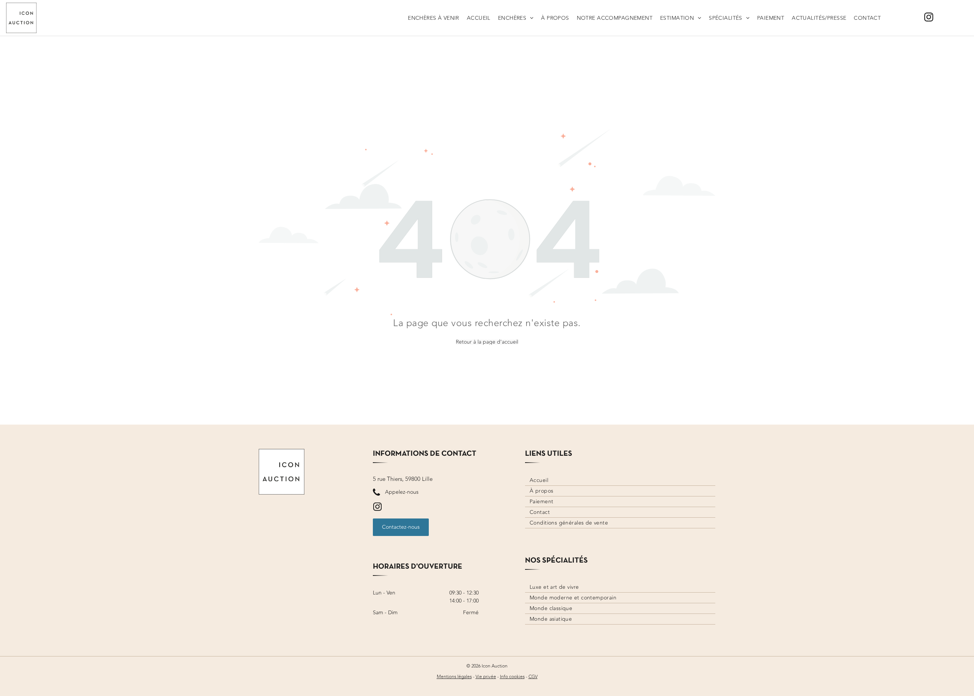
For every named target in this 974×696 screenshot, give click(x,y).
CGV (533, 676)
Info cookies (512, 676)
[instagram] (929, 18)
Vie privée (486, 676)
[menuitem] (433, 18)
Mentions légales (454, 676)
